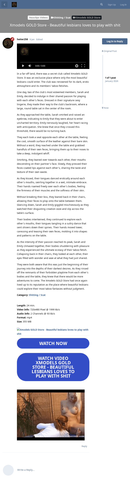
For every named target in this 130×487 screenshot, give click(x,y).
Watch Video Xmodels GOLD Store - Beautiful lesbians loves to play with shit (53, 367)
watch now (53, 343)
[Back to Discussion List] (4, 4)
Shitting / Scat (37, 295)
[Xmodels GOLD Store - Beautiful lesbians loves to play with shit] (53, 334)
